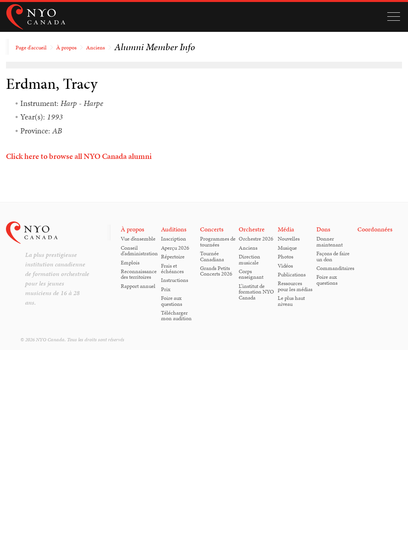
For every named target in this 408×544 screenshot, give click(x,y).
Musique (287, 248)
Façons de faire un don (332, 256)
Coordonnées (374, 229)
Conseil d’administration (139, 250)
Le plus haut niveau (291, 300)
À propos (66, 47)
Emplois (130, 262)
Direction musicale (249, 259)
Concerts (212, 229)
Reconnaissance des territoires (139, 274)
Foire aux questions (171, 300)
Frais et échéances (172, 268)
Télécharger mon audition (176, 315)
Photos (285, 256)
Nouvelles (289, 239)
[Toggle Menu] (393, 17)
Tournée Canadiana (212, 256)
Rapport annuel (138, 286)
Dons (323, 229)
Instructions (174, 280)
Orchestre (252, 229)
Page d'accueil (31, 47)
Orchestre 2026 (256, 239)
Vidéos (285, 266)
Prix (166, 289)
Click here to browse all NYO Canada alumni (79, 156)
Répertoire (172, 256)
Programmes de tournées (217, 241)
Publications (292, 274)
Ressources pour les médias (295, 286)
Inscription (173, 239)
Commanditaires (335, 268)
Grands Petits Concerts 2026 (216, 271)
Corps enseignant (251, 274)
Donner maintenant (329, 241)
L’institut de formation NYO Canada (256, 291)
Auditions (173, 229)
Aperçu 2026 (175, 248)
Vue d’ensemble (138, 239)
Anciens (95, 47)
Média (286, 229)
